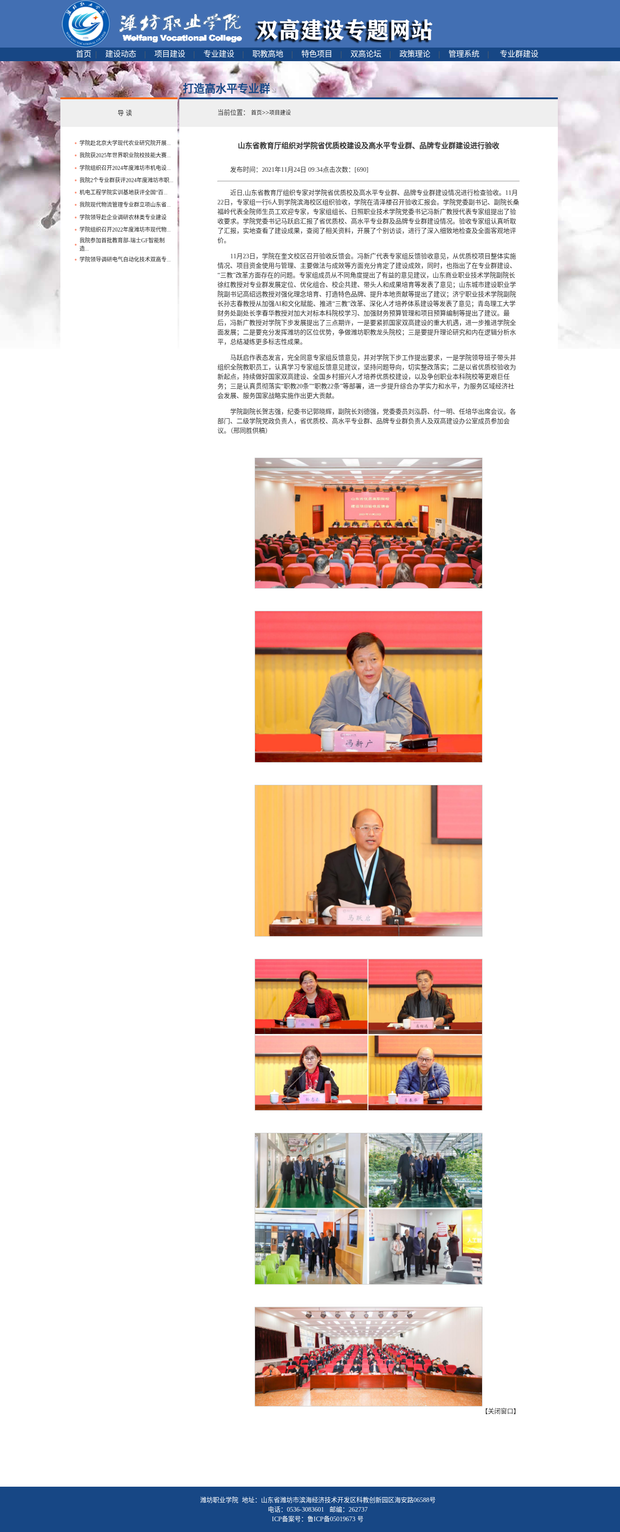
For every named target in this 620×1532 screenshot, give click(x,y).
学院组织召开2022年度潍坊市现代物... (125, 230)
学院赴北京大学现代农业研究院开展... (125, 143)
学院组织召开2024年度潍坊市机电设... (125, 168)
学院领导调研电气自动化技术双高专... (125, 259)
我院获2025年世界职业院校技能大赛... (125, 155)
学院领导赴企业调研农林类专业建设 (123, 217)
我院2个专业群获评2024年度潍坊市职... (126, 180)
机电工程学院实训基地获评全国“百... (123, 192)
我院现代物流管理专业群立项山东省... (125, 205)
